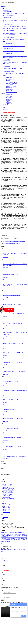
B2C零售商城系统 (8, 541)
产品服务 (5, 10)
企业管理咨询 (22, 535)
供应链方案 (8, 97)
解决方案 (5, 93)
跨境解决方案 (9, 100)
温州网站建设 (7, 534)
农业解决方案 (9, 103)
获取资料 (5, 109)
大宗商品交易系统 (10, 80)
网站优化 (20, 532)
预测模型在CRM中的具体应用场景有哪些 (15, 241)
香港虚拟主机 (16, 535)
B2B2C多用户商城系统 (11, 83)
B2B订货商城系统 (10, 77)
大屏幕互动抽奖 (14, 532)
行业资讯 (5, 107)
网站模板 (3, 532)
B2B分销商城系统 (10, 85)
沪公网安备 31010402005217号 (8, 549)
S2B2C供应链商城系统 (11, 82)
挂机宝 (19, 534)
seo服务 (4, 535)
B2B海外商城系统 (10, 87)
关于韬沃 (5, 106)
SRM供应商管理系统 (11, 86)
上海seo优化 (16, 537)
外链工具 (7, 532)
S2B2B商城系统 (10, 79)
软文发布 (21, 537)
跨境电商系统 (9, 90)
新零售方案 (8, 102)
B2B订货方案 (9, 94)
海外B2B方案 (9, 96)
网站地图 (4, 538)
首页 (4, 8)
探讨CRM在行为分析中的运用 (12, 243)
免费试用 (3, 6)
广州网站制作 (14, 534)
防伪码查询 (10, 537)
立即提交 (3, 600)
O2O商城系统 (9, 89)
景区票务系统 (9, 535)
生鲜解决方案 (9, 99)
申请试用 (15, 238)
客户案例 (5, 104)
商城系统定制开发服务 (11, 92)
